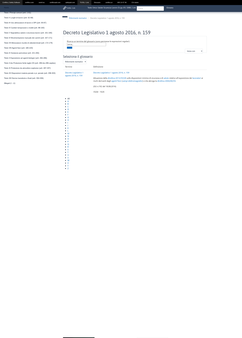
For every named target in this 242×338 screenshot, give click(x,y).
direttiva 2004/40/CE (166, 81)
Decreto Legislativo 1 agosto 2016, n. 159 (74, 74)
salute (166, 78)
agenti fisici (116, 81)
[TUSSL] (69, 8)
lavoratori (196, 78)
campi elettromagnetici (132, 81)
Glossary (169, 7)
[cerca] (69, 48)
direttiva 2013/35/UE (117, 78)
